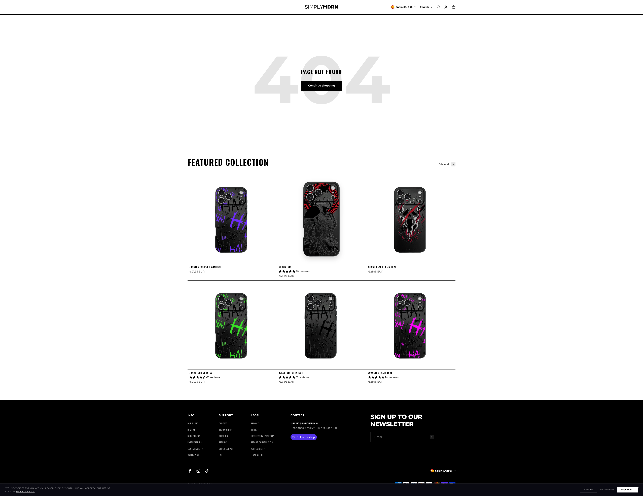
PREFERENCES (607, 490)
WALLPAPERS (193, 455)
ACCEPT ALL (627, 490)
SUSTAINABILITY (195, 448)
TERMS (254, 429)
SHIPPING (223, 436)
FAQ (220, 455)
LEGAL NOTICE (257, 455)
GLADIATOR (285, 266)
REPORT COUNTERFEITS (262, 442)
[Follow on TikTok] (207, 471)
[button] (287, 271)
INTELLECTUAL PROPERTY (262, 436)
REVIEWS (191, 429)
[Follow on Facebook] (190, 471)
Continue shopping (321, 85)
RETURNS (223, 442)
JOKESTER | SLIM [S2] (291, 372)
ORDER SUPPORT (227, 448)
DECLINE (588, 490)
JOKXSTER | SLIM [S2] (380, 372)
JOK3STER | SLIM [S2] (201, 372)
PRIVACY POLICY (25, 491)
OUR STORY (193, 423)
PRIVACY (255, 423)
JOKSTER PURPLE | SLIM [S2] (205, 266)
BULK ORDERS (194, 436)
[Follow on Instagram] (198, 471)
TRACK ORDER (225, 429)
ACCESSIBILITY (258, 448)
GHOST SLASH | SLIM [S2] (382, 266)
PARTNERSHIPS (195, 442)
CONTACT (223, 423)
